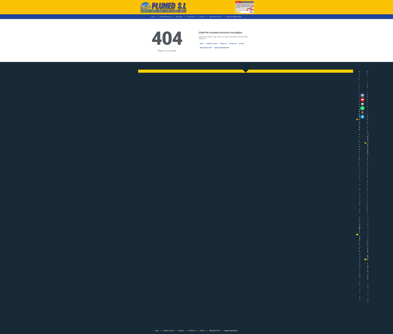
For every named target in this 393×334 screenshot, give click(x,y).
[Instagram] (362, 112)
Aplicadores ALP (215, 17)
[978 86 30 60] (357, 119)
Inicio (153, 17)
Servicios (179, 17)
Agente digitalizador (234, 17)
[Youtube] (362, 99)
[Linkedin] (362, 117)
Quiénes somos (166, 17)
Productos (191, 17)
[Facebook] (362, 95)
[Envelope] (362, 104)
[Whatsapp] (362, 108)
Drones (202, 17)
